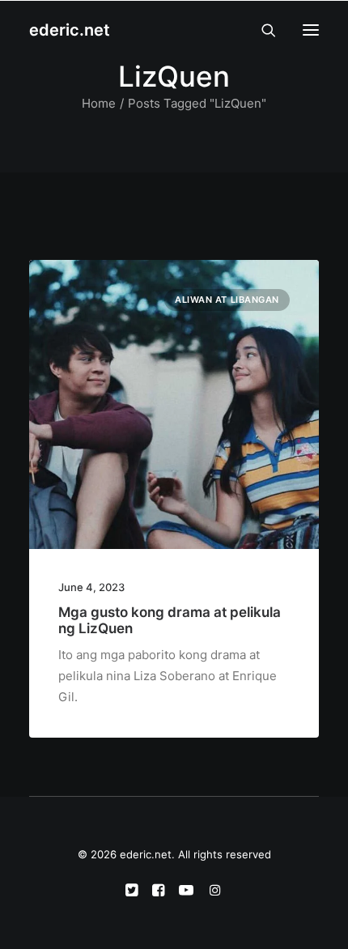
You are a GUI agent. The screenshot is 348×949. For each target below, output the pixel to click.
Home (99, 103)
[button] (311, 30)
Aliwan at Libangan (227, 299)
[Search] (261, 30)
